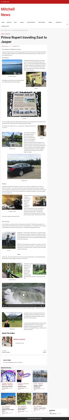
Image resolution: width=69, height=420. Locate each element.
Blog (15, 22)
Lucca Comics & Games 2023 (24, 399)
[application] (23, 295)
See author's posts (20, 343)
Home (3, 22)
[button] (23, 295)
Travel (50, 22)
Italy (3, 406)
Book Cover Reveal (8, 376)
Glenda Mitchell (5, 388)
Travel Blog (40, 383)
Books (22, 22)
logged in (11, 362)
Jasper (44, 351)
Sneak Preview (24, 376)
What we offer (31, 22)
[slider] (22, 305)
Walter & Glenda (5, 46)
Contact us (59, 22)
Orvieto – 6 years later (40, 399)
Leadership (4, 383)
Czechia (35, 383)
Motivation (9, 383)
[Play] (3, 305)
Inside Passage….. (6, 351)
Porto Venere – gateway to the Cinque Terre (8, 399)
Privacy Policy (5, 26)
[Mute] (41, 305)
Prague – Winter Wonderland (40, 376)
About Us (9, 22)
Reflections (41, 22)
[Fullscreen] (43, 305)
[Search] (67, 24)
